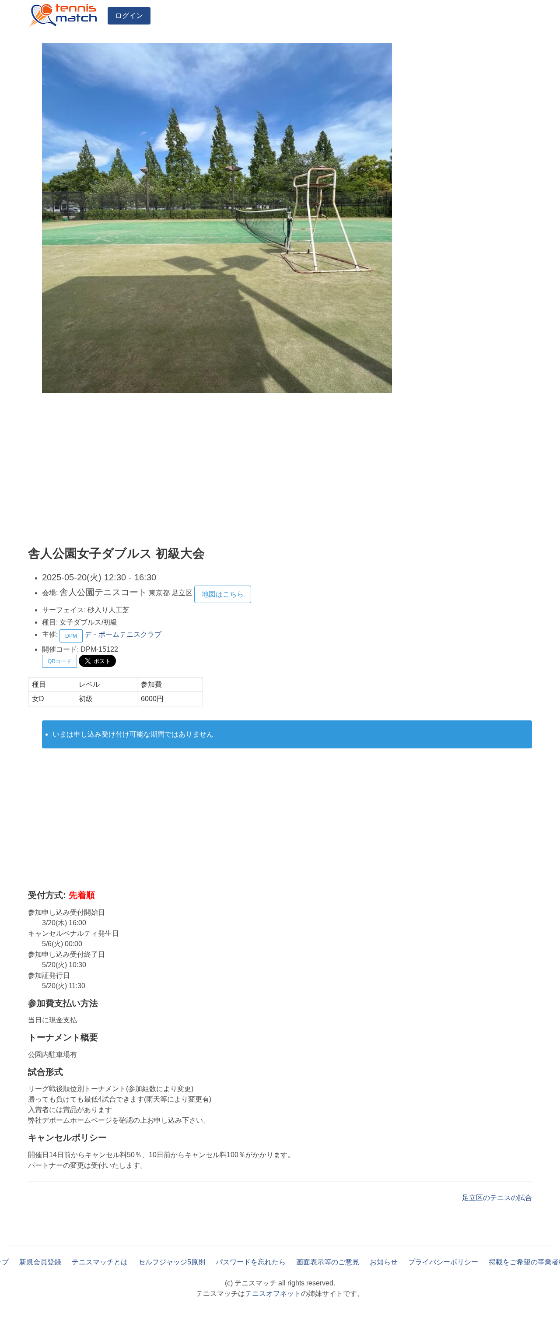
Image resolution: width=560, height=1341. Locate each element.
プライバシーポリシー (443, 1262)
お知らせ (384, 1262)
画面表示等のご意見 (327, 1262)
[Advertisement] (280, 471)
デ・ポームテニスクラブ (122, 634)
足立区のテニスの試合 (497, 1197)
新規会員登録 (40, 1262)
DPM (71, 636)
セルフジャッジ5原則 (171, 1262)
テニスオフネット (273, 1293)
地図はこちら (223, 594)
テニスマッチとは (100, 1262)
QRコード (59, 661)
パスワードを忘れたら (251, 1262)
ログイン (129, 15)
